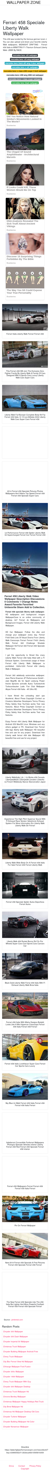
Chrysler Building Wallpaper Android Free (20, 1351)
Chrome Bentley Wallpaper (14, 1396)
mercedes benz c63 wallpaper (25, 55)
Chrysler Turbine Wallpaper (14, 1416)
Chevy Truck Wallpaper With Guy (17, 1381)
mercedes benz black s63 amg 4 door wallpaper (25, 63)
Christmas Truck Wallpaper (14, 1346)
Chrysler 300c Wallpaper (13, 1371)
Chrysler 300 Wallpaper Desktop (16, 1386)
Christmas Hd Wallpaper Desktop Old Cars (21, 1411)
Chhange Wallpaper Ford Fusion (17, 1366)
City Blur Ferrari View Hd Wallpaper (18, 1361)
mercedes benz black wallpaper (25, 83)
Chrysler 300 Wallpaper (13, 1331)
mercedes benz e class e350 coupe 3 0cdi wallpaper (25, 71)
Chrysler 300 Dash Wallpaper (15, 1336)
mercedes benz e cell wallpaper (25, 67)
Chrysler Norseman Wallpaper (16, 1426)
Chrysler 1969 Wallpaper (13, 1376)
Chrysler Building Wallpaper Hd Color (18, 1421)
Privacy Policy (35, 1466)
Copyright (25, 1468)
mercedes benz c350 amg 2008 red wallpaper (25, 75)
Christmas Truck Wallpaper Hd (16, 1391)
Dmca (11, 1466)
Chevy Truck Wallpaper (13, 1356)
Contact (21, 1466)
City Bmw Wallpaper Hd (13, 1406)
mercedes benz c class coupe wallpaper (25, 79)
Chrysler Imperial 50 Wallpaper (16, 1341)
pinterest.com (17, 1319)
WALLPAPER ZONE (24, 2)
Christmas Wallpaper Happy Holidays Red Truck (23, 1401)
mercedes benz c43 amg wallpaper (25, 59)
